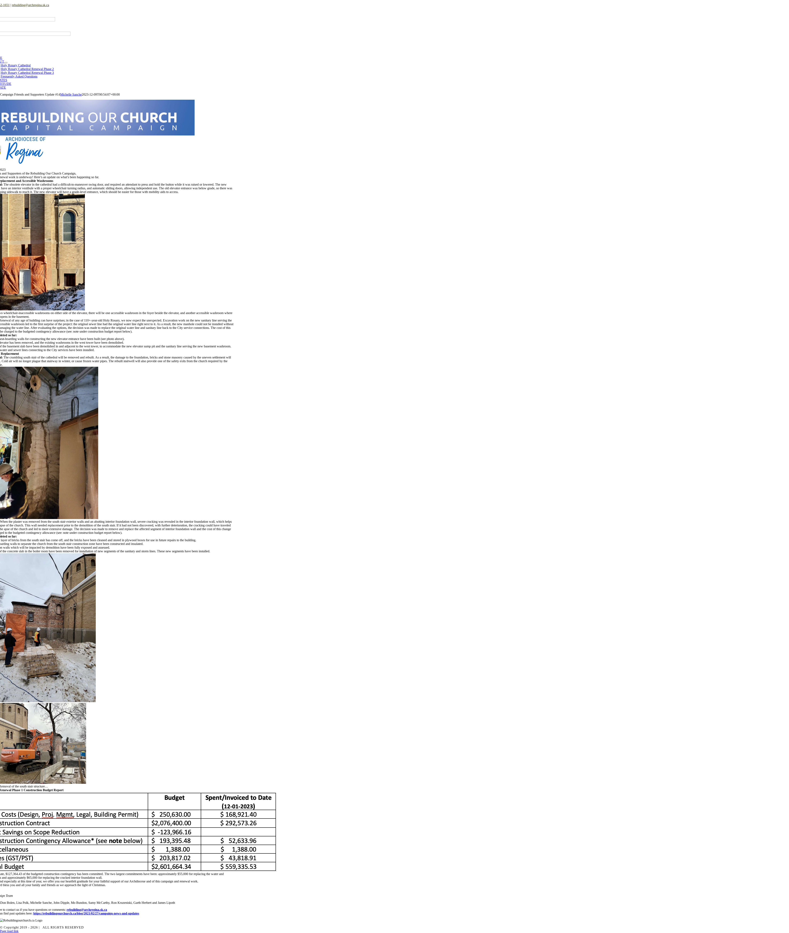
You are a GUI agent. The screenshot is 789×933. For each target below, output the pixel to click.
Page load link (9, 931)
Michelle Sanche (71, 94)
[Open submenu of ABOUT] (5, 62)
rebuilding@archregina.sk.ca (87, 909)
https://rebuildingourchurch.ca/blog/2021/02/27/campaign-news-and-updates (86, 913)
